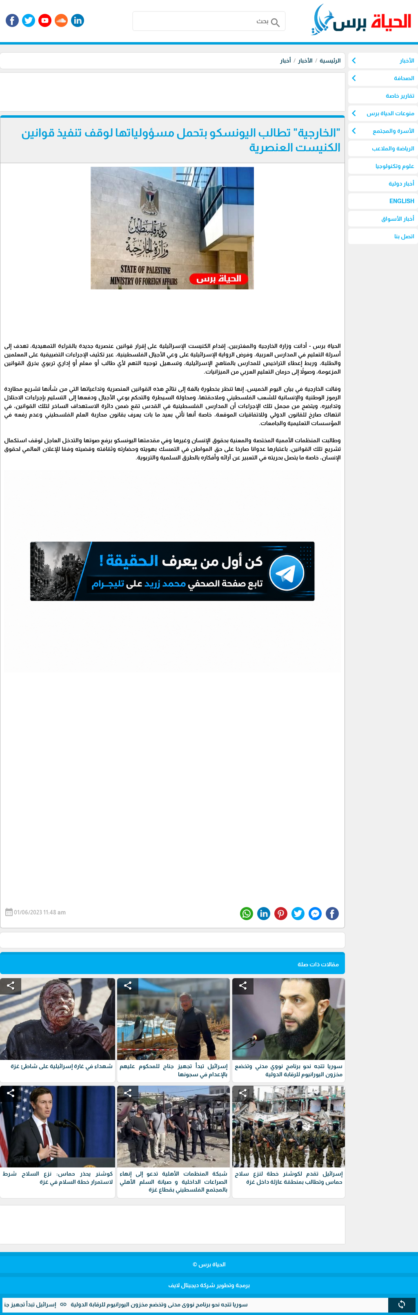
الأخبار (305, 60)
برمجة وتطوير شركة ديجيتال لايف (209, 1285)
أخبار (285, 60)
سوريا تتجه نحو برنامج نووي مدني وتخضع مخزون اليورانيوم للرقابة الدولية (197, 1304)
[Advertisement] (196, 91)
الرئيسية (330, 60)
